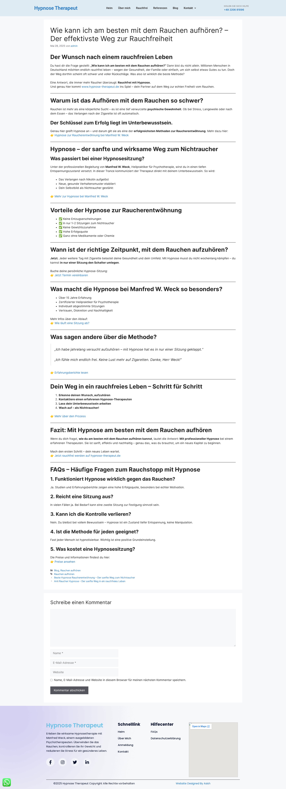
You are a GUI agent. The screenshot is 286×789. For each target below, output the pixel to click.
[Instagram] (62, 762)
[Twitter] (75, 762)
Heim (109, 8)
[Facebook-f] (50, 762)
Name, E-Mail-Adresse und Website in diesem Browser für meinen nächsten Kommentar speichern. (120, 680)
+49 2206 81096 (234, 9)
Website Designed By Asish (193, 783)
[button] (189, 8)
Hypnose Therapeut (55, 8)
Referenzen (160, 8)
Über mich (124, 8)
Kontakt (188, 8)
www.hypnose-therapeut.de (100, 86)
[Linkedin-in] (87, 762)
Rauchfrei (142, 8)
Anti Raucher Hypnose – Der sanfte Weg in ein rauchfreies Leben (89, 581)
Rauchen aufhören (70, 570)
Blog (175, 8)
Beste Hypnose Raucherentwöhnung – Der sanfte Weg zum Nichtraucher (94, 577)
